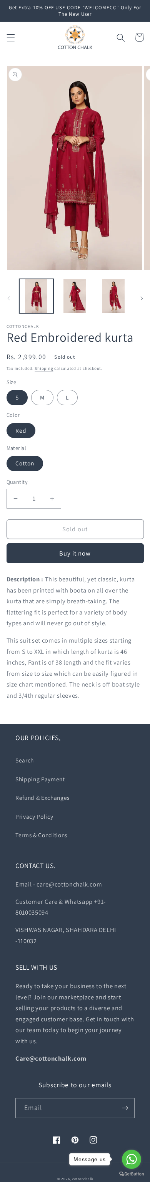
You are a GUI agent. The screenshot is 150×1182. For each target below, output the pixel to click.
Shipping (44, 368)
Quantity (17, 481)
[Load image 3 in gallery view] (113, 296)
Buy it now (75, 553)
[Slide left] (8, 298)
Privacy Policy (34, 816)
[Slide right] (141, 298)
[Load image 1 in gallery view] (36, 296)
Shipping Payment (40, 779)
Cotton (25, 463)
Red (21, 430)
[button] (10, 37)
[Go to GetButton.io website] (131, 1174)
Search (24, 760)
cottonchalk (82, 1179)
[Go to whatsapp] (131, 1159)
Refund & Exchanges (42, 797)
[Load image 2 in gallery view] (75, 296)
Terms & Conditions (41, 835)
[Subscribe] (125, 1108)
